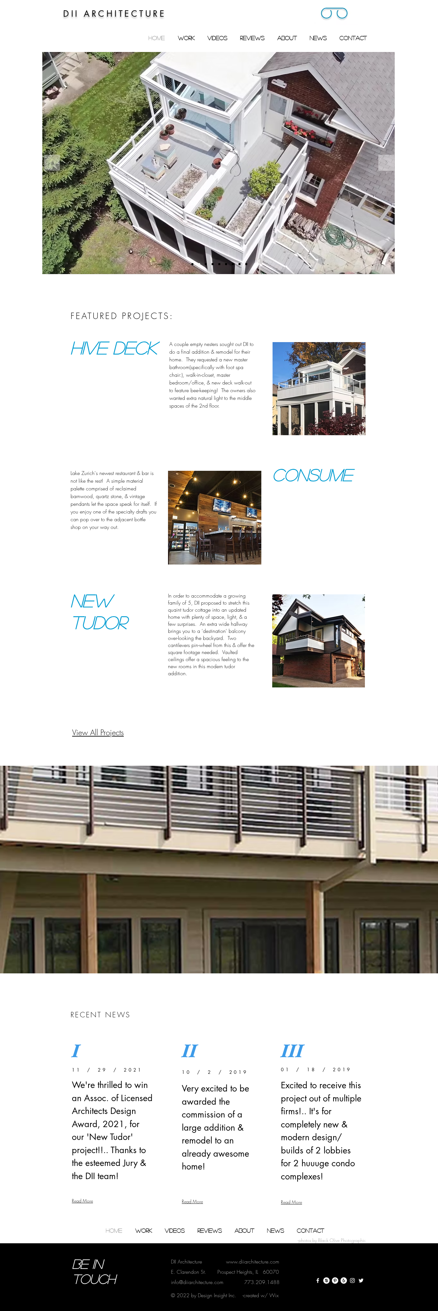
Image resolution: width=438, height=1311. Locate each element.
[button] (334, 14)
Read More (82, 1201)
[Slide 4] (213, 264)
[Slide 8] (239, 264)
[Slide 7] (233, 264)
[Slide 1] (192, 264)
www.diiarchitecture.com (252, 1261)
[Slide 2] (199, 264)
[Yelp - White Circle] (344, 1280)
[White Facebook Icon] (318, 1280)
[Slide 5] (219, 264)
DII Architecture (186, 1261)
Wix (274, 1295)
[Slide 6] (226, 264)
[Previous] (52, 163)
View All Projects (98, 732)
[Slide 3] (206, 264)
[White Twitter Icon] (361, 1280)
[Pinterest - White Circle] (335, 1280)
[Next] (386, 163)
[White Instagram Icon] (352, 1280)
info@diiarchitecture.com (197, 1282)
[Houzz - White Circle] (326, 1280)
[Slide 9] (246, 264)
